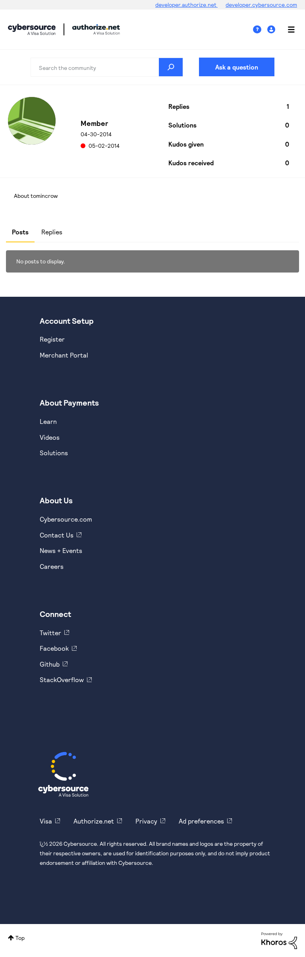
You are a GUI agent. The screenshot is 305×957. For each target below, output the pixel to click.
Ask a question (236, 67)
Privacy (146, 821)
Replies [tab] (51, 232)
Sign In (272, 29)
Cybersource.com (66, 519)
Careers (52, 566)
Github (50, 664)
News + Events (61, 550)
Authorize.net (93, 821)
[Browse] (287, 29)
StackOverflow (62, 679)
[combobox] (107, 67)
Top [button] (20, 937)
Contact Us (56, 535)
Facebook (54, 648)
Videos (50, 437)
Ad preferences (201, 821)
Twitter (50, 632)
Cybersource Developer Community (32, 29)
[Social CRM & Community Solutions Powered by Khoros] (279, 940)
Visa (46, 821)
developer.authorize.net (186, 4)
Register (52, 339)
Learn (48, 421)
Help (260, 29)
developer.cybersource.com (261, 4)
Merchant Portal (64, 355)
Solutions (54, 452)
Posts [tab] (20, 232)
